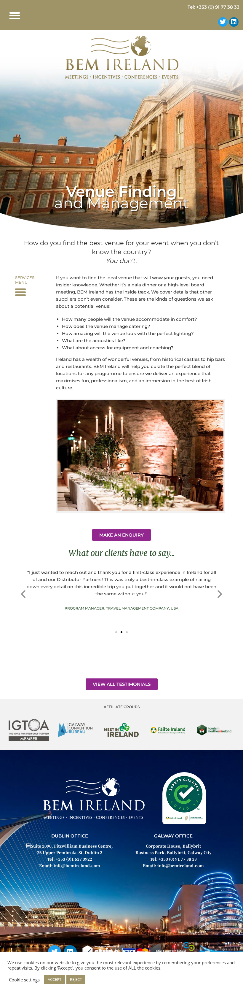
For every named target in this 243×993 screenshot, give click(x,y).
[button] (14, 15)
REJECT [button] (76, 979)
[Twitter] (223, 22)
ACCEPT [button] (54, 979)
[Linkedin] (234, 22)
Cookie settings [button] (24, 979)
